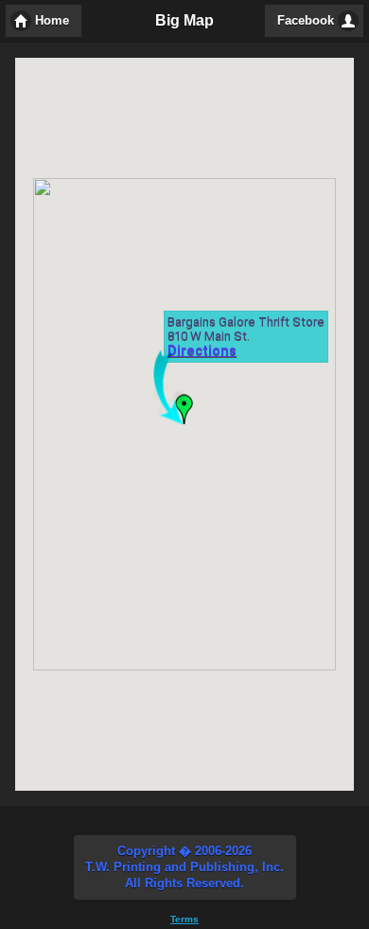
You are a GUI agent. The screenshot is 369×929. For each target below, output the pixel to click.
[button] (185, 867)
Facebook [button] (305, 20)
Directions (202, 352)
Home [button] (52, 20)
